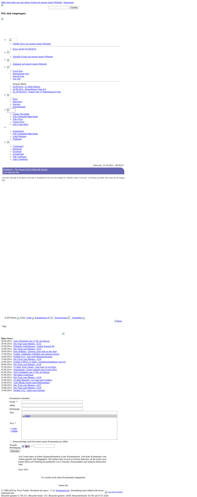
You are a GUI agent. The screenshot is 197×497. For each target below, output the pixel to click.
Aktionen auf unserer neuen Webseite (30, 64)
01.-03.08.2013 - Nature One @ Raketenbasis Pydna (37, 92)
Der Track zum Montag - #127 (27, 385)
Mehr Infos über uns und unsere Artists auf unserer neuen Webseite (31, 2)
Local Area (18, 71)
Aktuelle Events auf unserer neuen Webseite (33, 56)
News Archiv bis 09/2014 (24, 49)
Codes (14, 428)
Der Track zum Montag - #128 (27, 377)
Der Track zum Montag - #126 (27, 388)
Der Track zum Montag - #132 (27, 343)
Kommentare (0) (42, 317)
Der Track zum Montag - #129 (27, 364)
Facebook (17, 151)
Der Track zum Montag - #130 (27, 359)
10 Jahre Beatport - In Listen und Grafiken (32, 380)
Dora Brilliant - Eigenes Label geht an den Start (35, 351)
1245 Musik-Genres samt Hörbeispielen (31, 382)
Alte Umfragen (19, 156)
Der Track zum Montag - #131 (27, 349)
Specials (16, 104)
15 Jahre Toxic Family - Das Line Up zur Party (34, 367)
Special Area (18, 76)
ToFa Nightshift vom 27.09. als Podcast (31, 341)
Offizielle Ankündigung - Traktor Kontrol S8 (33, 346)
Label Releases (19, 136)
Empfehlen (77, 317)
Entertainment (19, 107)
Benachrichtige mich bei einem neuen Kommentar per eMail (40, 441)
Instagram (17, 149)
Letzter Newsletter (21, 114)
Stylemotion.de (62, 490)
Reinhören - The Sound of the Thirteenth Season (25, 169)
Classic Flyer (19, 122)
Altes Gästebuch (20, 159)
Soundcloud (18, 131)
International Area (21, 73)
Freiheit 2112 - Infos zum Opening (29, 390)
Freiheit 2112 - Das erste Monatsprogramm (32, 356)
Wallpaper (17, 139)
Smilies (14, 431)
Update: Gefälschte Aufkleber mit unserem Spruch (36, 354)
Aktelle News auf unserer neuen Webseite (32, 44)
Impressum (69, 2)
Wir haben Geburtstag (23, 375)
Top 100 (16, 79)
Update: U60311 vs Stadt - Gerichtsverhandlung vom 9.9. (39, 362)
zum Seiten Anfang (115, 492)
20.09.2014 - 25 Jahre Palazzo (26, 86)
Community (18, 146)
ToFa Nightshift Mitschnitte (25, 116)
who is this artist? (20, 124)
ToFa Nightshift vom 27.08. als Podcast (31, 372)
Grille (28, 317)
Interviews (17, 101)
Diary (15, 99)
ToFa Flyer (18, 119)
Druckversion (61, 317)
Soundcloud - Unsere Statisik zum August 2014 (35, 369)
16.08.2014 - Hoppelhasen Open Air (29, 89)
